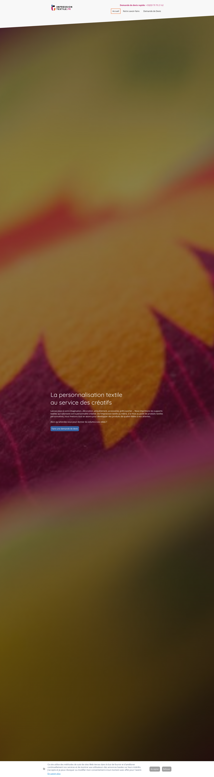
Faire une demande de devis (65, 428)
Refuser (166, 769)
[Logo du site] (62, 8)
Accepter (155, 769)
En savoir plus (54, 773)
